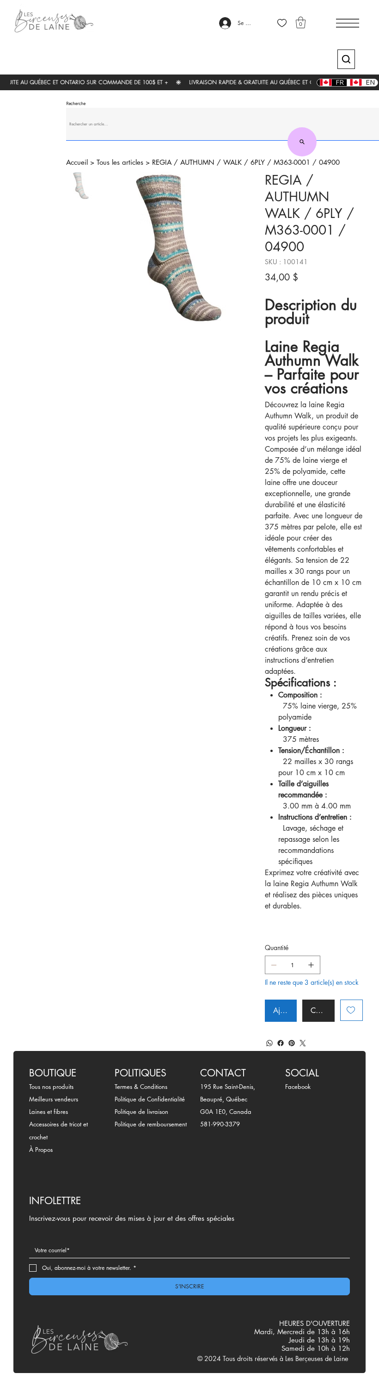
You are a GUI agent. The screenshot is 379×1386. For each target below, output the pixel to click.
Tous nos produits (51, 1086)
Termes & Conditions (141, 1086)
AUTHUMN (197, 162)
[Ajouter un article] (311, 965)
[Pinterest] (291, 1043)
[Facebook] (280, 1043)
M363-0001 (292, 162)
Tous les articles (120, 162)
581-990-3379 (220, 1124)
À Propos (41, 1149)
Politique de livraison (141, 1111)
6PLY (258, 162)
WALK (232, 162)
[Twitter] (302, 1043)
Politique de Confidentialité (150, 1099)
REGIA (161, 162)
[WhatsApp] (269, 1043)
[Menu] (347, 23)
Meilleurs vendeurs (53, 1099)
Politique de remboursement (151, 1124)
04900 (329, 162)
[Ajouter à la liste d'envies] (351, 1010)
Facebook (298, 1086)
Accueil (77, 162)
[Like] (282, 23)
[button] (301, 22)
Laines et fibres (48, 1111)
